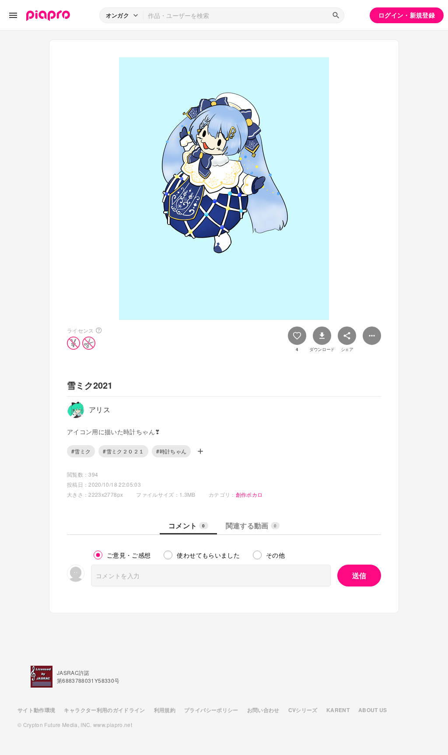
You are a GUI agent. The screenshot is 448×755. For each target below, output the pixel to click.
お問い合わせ (263, 710)
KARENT (338, 710)
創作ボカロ (249, 494)
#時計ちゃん (171, 451)
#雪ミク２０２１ (123, 451)
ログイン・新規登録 (406, 15)
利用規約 (164, 710)
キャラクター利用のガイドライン (104, 710)
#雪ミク (81, 451)
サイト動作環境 (36, 710)
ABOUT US (372, 710)
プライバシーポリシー (211, 710)
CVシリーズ (303, 710)
